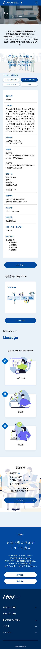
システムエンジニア (29, 80)
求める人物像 (15, 483)
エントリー (20, 265)
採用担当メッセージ (17, 480)
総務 (29, 84)
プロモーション (11, 84)
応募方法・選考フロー (18, 476)
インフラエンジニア (11, 80)
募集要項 (13, 473)
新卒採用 (20, 574)
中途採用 (20, 581)
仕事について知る (9, 613)
